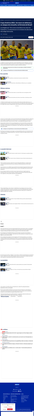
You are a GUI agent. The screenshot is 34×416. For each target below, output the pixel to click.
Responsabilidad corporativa (24, 396)
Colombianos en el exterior (6, 342)
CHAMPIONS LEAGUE (20, 5)
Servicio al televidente (13, 395)
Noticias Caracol (5, 395)
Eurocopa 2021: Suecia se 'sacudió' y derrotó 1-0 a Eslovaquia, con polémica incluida (19, 153)
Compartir (31, 37)
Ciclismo (6, 331)
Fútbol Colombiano (8, 268)
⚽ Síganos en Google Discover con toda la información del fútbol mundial (15, 70)
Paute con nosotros (13, 403)
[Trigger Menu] (1, 3)
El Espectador (5, 402)
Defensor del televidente (14, 396)
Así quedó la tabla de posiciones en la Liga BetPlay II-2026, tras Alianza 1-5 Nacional (17, 340)
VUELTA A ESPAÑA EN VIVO (12, 5)
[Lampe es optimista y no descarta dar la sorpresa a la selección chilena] (2, 78)
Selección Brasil (13, 296)
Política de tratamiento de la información (24, 398)
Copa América (20, 296)
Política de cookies (23, 399)
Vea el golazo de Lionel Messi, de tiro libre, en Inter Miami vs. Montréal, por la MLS (19, 97)
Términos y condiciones (24, 400)
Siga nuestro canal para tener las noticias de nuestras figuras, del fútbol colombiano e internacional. (17, 68)
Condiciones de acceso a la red (25, 395)
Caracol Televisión (5, 396)
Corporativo (22, 401)
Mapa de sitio (12, 402)
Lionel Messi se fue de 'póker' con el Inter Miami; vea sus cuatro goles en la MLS (19, 92)
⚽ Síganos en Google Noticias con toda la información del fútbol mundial (15, 128)
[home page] (4, 0)
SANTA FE (5, 5)
